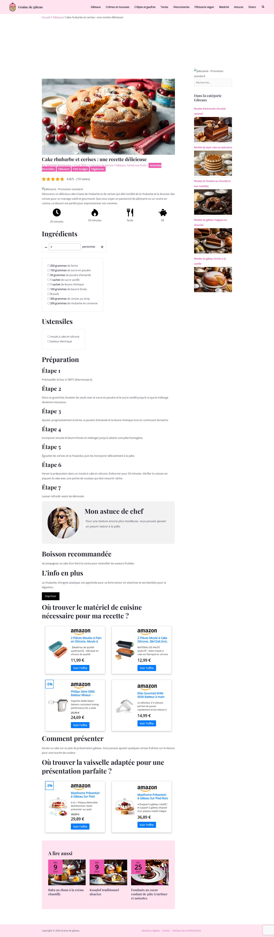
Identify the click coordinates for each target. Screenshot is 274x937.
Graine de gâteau (30, 7)
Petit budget (80, 169)
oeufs (54, 294)
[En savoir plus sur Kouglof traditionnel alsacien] (108, 872)
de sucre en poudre (70, 270)
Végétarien (97, 169)
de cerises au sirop (70, 298)
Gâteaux (96, 7)
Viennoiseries (181, 7)
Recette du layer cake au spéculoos (213, 147)
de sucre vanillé (64, 280)
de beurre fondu (68, 289)
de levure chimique (67, 284)
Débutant (63, 169)
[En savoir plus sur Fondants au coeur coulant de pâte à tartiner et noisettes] (150, 872)
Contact (166, 930)
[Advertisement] (137, 45)
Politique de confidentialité (186, 930)
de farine (64, 265)
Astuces (238, 7)
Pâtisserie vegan (204, 7)
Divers (252, 7)
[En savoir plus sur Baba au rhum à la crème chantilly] (67, 872)
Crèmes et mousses (117, 7)
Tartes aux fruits (136, 165)
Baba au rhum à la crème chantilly (66, 892)
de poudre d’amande (70, 275)
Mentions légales (151, 930)
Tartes (164, 7)
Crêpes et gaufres (145, 7)
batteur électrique (61, 341)
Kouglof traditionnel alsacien (104, 892)
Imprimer (50, 596)
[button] (263, 7)
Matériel (224, 7)
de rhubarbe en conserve (74, 303)
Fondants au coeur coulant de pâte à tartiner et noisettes (149, 894)
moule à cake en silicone (64, 336)
